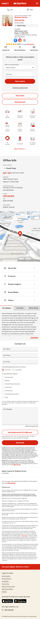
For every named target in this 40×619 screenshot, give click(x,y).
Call (4, 173)
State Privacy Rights (7, 589)
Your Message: (7, 409)
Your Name (6, 349)
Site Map (4, 591)
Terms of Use (5, 584)
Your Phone (6, 355)
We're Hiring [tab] (33, 308)
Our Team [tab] (20, 308)
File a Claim (20, 96)
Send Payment (20, 102)
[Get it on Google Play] (20, 601)
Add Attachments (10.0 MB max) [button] (20, 432)
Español (4, 3)
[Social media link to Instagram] (20, 40)
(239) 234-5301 (19, 20)
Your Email (6, 361)
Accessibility (5, 581)
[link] (20, 3)
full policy (24, 535)
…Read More (34, 337)
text (9, 173)
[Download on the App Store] (7, 601)
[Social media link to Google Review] (24, 40)
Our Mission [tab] (6, 308)
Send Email (20, 443)
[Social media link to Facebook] (15, 40)
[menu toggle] (37, 3)
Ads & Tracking (6, 576)
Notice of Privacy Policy (8, 586)
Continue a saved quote (20, 87)
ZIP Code (9, 74)
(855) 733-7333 (16, 464)
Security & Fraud (6, 578)
